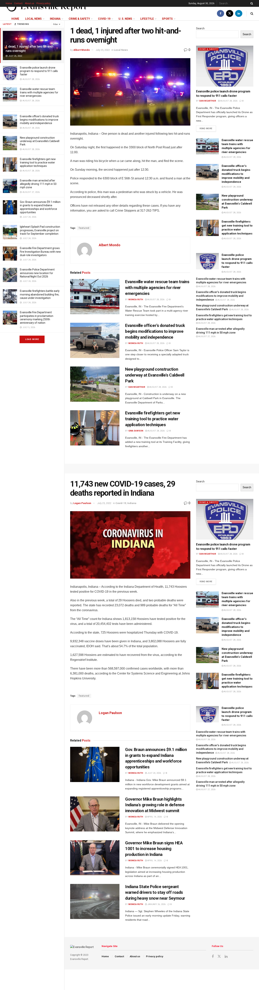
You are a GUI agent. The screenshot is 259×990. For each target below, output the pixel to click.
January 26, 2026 (156, 904)
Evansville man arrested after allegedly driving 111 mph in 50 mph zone (38, 184)
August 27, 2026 (206, 336)
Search (200, 28)
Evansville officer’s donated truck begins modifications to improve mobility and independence (39, 120)
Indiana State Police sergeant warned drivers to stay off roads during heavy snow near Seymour (155, 892)
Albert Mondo (81, 49)
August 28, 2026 (155, 299)
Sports (167, 18)
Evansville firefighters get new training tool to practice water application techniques (38, 162)
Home (9, 3)
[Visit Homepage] (46, 7)
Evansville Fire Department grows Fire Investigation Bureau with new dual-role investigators (40, 251)
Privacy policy (43, 3)
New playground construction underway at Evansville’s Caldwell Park (39, 141)
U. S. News (125, 18)
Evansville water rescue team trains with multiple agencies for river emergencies (39, 92)
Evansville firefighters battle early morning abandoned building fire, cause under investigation (40, 294)
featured (84, 228)
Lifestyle (147, 18)
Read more (208, 128)
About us (29, 3)
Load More (32, 339)
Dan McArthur (136, 387)
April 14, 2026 (154, 817)
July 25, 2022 (103, 49)
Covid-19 (104, 18)
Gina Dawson (135, 431)
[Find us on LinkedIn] (238, 13)
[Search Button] (251, 3)
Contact (18, 3)
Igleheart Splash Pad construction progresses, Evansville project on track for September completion (40, 230)
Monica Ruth (135, 299)
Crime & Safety (79, 18)
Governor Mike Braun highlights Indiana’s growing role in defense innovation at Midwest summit (154, 805)
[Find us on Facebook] (220, 13)
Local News (33, 18)
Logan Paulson (82, 503)
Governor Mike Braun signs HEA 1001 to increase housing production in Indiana (154, 849)
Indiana (55, 18)
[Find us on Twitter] (229, 13)
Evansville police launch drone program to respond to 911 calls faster (39, 71)
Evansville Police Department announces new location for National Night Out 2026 (37, 273)
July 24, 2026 (154, 773)
